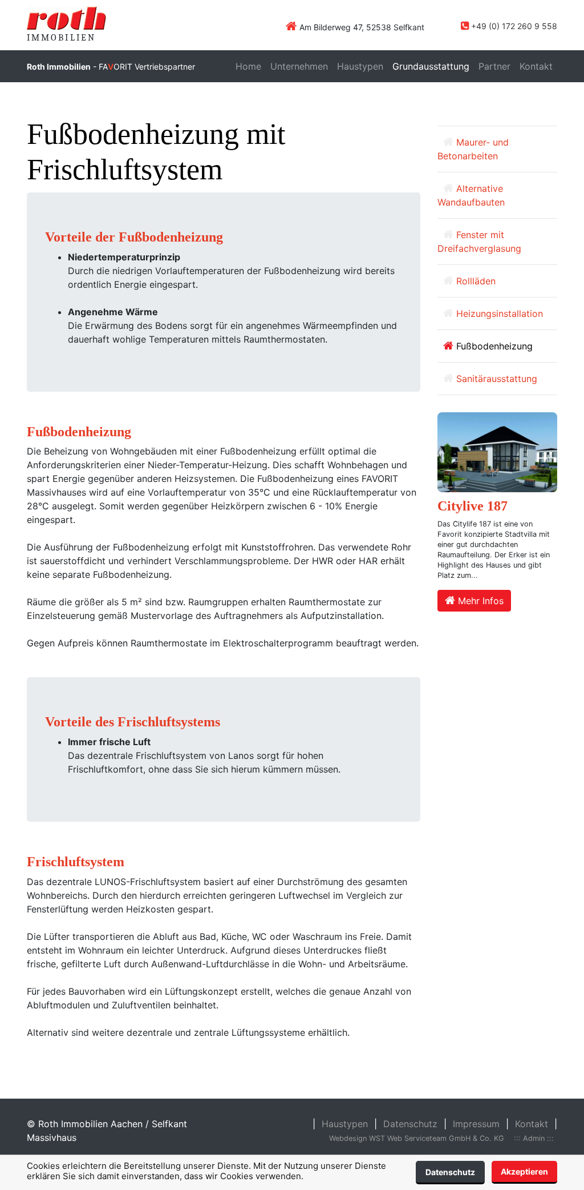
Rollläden (474, 281)
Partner (494, 66)
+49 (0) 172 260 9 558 (514, 26)
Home (248, 66)
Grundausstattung (430, 66)
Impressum (476, 1123)
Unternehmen (299, 66)
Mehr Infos (479, 600)
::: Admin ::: (534, 1138)
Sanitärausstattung (495, 378)
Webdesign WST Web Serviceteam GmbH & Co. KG (416, 1138)
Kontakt (536, 66)
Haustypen (360, 66)
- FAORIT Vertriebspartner (111, 66)
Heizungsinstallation (498, 313)
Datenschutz (450, 1172)
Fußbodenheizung (493, 346)
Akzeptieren (524, 1171)
